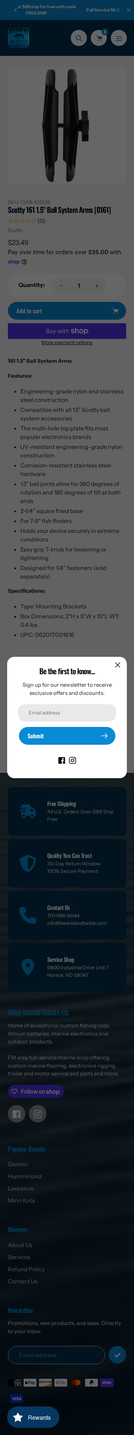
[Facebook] (61, 759)
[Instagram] (72, 759)
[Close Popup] (117, 664)
